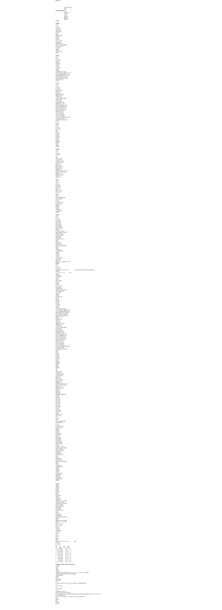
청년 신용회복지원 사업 (61, 77)
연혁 (56, 193)
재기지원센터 (58, 406)
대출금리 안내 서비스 (60, 94)
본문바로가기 (58, 0)
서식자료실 (58, 67)
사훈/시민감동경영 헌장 (60, 197)
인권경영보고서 (59, 210)
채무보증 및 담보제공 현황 (61, 245)
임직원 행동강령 (59, 198)
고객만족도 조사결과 (60, 161)
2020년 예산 (60, 557)
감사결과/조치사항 (59, 239)
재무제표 (57, 241)
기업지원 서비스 (59, 97)
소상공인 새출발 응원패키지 (62, 74)
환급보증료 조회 (60, 102)
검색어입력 (58, 541)
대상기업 (57, 38)
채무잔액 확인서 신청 (60, 103)
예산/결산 (58, 255)
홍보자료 (57, 135)
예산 (56, 537)
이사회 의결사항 (59, 257)
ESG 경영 (58, 201)
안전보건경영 (58, 204)
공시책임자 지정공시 (60, 231)
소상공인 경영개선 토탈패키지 (63, 73)
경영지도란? (58, 63)
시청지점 (57, 395)
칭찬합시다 (58, 164)
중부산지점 (58, 402)
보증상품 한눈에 (59, 43)
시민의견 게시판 (59, 158)
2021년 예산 (60, 555)
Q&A (57, 157)
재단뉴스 (57, 131)
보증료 (57, 34)
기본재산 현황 (58, 243)
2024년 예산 (60, 551)
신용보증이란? (59, 31)
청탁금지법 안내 (59, 168)
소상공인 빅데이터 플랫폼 (61, 98)
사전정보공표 (58, 249)
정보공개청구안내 (59, 228)
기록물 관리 (58, 260)
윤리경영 (57, 206)
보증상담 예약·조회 (61, 107)
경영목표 (57, 536)
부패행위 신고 (58, 169)
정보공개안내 (58, 221)
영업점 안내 (58, 186)
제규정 (57, 248)
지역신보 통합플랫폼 (61, 106)
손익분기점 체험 (59, 101)
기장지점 (57, 409)
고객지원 (57, 81)
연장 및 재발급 (59, 35)
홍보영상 (57, 139)
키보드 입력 (76, 269)
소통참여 (57, 146)
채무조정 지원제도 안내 (60, 110)
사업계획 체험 (58, 99)
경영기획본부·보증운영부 (61, 394)
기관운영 (57, 256)
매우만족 (58, 565)
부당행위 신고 (58, 173)
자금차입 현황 (58, 244)
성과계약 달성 (58, 236)
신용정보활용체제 (59, 575)
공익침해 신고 (58, 176)
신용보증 (57, 20)
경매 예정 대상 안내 (60, 111)
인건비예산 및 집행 (59, 235)
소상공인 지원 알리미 (60, 114)
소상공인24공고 (60, 118)
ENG (65, 11)
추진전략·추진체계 (59, 202)
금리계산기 (58, 91)
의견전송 (86, 572)
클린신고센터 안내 (59, 166)
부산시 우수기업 (59, 40)
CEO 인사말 (58, 188)
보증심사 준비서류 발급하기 (61, 44)
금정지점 (57, 397)
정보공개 (57, 212)
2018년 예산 (60, 560)
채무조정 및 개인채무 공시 (61, 109)
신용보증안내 (58, 30)
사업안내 (57, 69)
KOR (65, 8)
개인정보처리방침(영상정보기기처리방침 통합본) (66, 573)
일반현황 (57, 253)
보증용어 (57, 36)
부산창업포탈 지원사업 (61, 119)
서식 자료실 (58, 47)
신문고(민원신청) (59, 162)
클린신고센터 (58, 165)
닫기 (57, 534)
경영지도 (57, 52)
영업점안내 (58, 580)
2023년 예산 (60, 553)
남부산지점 (58, 399)
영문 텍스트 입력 (83, 269)
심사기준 (57, 32)
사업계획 (57, 252)
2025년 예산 (60, 550)
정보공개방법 (58, 224)
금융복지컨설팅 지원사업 (62, 78)
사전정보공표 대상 (59, 251)
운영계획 (57, 538)
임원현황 (57, 194)
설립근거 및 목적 (59, 190)
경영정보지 (58, 141)
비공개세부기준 (59, 225)
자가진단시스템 (59, 51)
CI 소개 (57, 200)
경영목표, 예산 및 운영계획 (61, 232)
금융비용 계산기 (59, 90)
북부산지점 (58, 401)
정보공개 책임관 (59, 226)
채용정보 (57, 576)
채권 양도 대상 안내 (60, 113)
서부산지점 (58, 403)
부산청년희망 (58, 477)
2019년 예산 (60, 558)
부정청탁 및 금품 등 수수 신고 (62, 170)
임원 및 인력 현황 (59, 233)
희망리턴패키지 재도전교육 (62, 75)
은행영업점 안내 (59, 95)
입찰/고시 (58, 247)
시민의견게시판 (59, 160)
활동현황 (57, 205)
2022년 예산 (60, 554)
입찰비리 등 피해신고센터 (61, 172)
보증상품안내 (58, 42)
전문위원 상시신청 (59, 79)
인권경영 (57, 208)
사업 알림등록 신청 (61, 71)
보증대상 (57, 39)
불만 (57, 569)
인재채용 (57, 142)
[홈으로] (56, 482)
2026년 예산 (60, 548)
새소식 (57, 130)
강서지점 (57, 407)
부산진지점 (58, 405)
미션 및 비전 (58, 192)
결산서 (57, 240)
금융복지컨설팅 (59, 478)
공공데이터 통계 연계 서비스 (61, 105)
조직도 (57, 196)
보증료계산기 (58, 93)
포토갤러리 (58, 137)
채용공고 (57, 145)
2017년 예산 (60, 561)
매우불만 (58, 571)
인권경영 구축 (58, 209)
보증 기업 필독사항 (59, 46)
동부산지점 (58, 398)
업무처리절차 (58, 222)
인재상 (57, 143)
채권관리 (57, 50)
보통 (57, 568)
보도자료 (57, 133)
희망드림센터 (58, 410)
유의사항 (57, 66)
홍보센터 (57, 121)
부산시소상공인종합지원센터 (63, 117)
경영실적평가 (58, 237)
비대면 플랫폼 (58, 579)
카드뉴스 (57, 138)
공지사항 (57, 134)
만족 (57, 567)
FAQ (56, 156)
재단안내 (57, 177)
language (66, 12)
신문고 (57, 578)
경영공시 (57, 229)
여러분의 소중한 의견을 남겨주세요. (63, 572)
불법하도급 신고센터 (60, 174)
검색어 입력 (58, 269)
